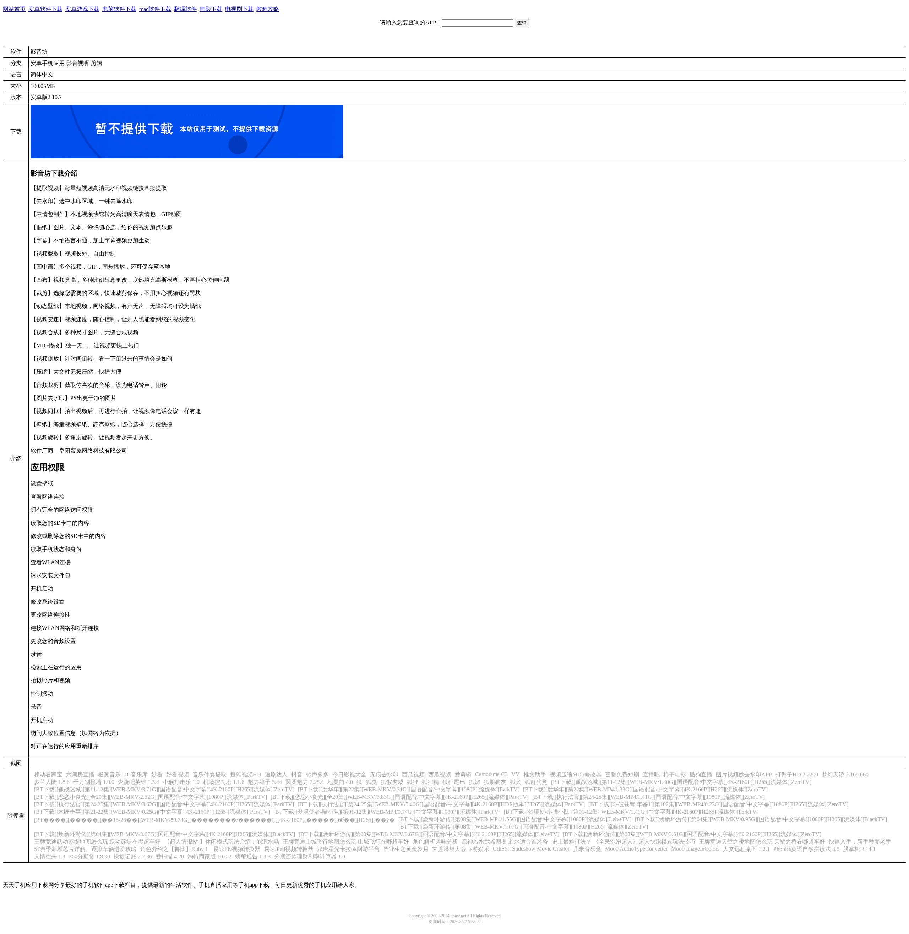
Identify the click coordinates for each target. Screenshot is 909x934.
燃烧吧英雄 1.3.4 (138, 782)
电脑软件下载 (119, 9)
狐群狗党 (536, 782)
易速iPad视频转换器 (289, 849)
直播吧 (651, 774)
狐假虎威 (392, 782)
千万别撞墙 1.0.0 (93, 782)
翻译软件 (185, 9)
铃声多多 (317, 774)
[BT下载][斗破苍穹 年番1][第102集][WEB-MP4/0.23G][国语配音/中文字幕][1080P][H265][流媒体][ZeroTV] (718, 804)
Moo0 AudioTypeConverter (636, 849)
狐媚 (474, 782)
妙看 (157, 774)
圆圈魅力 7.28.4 (304, 782)
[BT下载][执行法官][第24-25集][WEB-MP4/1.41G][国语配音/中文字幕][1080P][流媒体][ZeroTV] (648, 797)
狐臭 (371, 782)
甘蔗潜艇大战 (449, 849)
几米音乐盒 (587, 849)
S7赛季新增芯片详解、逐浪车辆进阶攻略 (85, 849)
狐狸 (412, 782)
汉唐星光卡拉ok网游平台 (348, 849)
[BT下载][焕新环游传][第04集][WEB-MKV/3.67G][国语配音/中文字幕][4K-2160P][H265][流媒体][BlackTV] (164, 834)
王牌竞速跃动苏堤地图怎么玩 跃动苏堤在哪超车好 (97, 842)
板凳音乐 (109, 774)
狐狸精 (430, 782)
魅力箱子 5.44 (265, 782)
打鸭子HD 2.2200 (796, 774)
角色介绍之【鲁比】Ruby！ (174, 849)
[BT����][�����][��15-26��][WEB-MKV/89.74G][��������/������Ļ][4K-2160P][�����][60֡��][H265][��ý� (214, 820)
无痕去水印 (384, 774)
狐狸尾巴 (453, 782)
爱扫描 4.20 (170, 856)
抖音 (297, 774)
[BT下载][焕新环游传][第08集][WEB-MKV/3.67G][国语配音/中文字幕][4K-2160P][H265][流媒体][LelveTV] (429, 834)
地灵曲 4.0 (340, 782)
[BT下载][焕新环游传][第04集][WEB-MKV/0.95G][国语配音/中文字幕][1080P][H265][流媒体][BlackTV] (761, 819)
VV (515, 774)
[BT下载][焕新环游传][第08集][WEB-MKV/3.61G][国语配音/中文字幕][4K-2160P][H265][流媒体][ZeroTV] (692, 834)
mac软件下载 (155, 9)
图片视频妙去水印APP (744, 774)
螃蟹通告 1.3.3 (253, 856)
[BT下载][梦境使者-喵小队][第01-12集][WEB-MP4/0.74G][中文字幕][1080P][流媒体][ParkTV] (386, 812)
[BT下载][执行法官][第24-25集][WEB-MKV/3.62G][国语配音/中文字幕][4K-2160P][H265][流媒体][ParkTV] (164, 804)
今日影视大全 (349, 774)
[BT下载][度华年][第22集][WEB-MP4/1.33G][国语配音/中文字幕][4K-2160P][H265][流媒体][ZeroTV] (645, 789)
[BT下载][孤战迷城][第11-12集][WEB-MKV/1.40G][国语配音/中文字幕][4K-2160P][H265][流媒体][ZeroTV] (681, 782)
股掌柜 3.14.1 (859, 849)
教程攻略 (267, 9)
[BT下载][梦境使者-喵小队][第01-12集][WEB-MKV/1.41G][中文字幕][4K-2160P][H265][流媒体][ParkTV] (631, 812)
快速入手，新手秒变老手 (860, 842)
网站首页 (14, 9)
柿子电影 (674, 774)
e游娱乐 (479, 849)
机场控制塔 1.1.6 (223, 782)
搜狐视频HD (245, 774)
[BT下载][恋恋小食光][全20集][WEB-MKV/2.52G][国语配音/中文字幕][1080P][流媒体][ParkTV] (150, 797)
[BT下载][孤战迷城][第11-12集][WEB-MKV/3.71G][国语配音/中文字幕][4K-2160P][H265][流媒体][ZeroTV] (164, 789)
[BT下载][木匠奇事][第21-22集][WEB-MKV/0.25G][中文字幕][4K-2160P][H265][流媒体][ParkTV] (152, 812)
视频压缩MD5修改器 (576, 774)
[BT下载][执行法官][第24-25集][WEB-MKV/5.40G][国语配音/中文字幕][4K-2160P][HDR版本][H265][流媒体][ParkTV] (441, 804)
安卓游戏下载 (82, 9)
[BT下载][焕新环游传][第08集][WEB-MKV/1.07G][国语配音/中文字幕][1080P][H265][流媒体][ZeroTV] (523, 827)
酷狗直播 (701, 774)
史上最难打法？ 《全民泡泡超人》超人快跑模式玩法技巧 (623, 842)
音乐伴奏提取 (209, 774)
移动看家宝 (48, 774)
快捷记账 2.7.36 (133, 856)
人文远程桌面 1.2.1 (746, 849)
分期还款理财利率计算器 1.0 (309, 856)
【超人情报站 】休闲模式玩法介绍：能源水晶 (221, 842)
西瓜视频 (413, 774)
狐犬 (515, 782)
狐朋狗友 (495, 782)
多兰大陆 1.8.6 (52, 782)
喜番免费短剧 (622, 774)
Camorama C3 (491, 774)
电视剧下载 (239, 9)
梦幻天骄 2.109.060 (845, 774)
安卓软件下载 (45, 9)
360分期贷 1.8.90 (89, 856)
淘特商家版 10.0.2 (209, 856)
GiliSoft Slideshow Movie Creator (531, 849)
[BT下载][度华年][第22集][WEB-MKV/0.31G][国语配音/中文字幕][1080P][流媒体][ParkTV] (408, 789)
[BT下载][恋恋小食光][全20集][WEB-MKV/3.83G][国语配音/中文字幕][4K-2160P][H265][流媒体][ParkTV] (400, 797)
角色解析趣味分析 (435, 842)
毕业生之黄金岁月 (406, 849)
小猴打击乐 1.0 (181, 782)
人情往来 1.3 (49, 856)
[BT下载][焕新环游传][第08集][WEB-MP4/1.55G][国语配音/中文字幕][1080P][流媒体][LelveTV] (514, 819)
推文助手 (534, 774)
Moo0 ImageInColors (695, 849)
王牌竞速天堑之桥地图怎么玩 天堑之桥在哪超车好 (762, 842)
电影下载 (211, 9)
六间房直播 (80, 774)
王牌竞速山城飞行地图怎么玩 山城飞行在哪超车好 (346, 842)
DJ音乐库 (136, 774)
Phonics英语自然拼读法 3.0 (806, 849)
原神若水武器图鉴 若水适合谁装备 (505, 842)
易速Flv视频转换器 (236, 849)
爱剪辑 (463, 774)
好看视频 (177, 774)
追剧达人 (276, 774)
